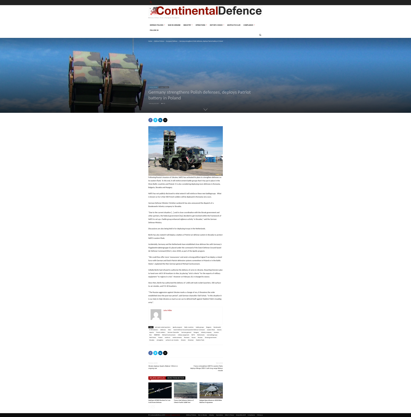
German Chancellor (173, 332)
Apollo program (177, 327)
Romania (186, 337)
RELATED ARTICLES (157, 378)
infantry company (206, 332)
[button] (150, 2)
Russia (194, 337)
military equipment (183, 335)
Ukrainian (191, 340)
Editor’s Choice (229, 415)
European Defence (171, 41)
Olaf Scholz (152, 337)
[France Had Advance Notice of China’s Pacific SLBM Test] (185, 390)
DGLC (169, 330)
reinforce (167, 337)
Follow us (260, 415)
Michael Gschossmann (169, 335)
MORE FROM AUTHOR (175, 378)
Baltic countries (189, 327)
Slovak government (210, 337)
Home (150, 41)
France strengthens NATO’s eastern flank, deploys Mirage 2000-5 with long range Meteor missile (206, 368)
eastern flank (211, 330)
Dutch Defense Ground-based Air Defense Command (189, 330)
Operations (219, 415)
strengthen (160, 340)
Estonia (219, 330)
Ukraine (183, 340)
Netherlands (201, 335)
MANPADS (157, 335)
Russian (200, 337)
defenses (163, 330)
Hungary (196, 332)
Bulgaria (208, 327)
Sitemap (167, 415)
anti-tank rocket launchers (162, 327)
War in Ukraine (202, 415)
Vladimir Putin (200, 340)
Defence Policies (159, 41)
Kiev (150, 335)
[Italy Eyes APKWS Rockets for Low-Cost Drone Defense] (160, 390)
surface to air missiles (172, 340)
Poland (160, 337)
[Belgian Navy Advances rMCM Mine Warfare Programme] (211, 390)
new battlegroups (212, 335)
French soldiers (160, 332)
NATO (193, 335)
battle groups (200, 327)
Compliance (251, 415)
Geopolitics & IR (241, 415)
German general (186, 332)
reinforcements (177, 337)
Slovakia (151, 340)
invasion (216, 332)
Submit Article (176, 415)
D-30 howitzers (153, 330)
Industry (211, 415)
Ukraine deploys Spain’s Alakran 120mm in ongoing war (163, 367)
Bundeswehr (217, 327)
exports (151, 332)
